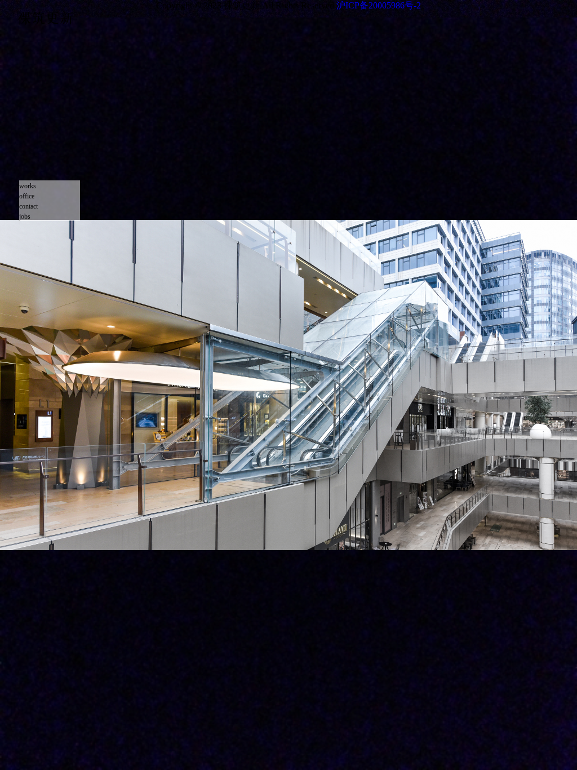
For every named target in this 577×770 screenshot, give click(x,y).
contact (28, 206)
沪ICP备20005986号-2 (378, 5)
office (26, 196)
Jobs (24, 216)
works (27, 186)
